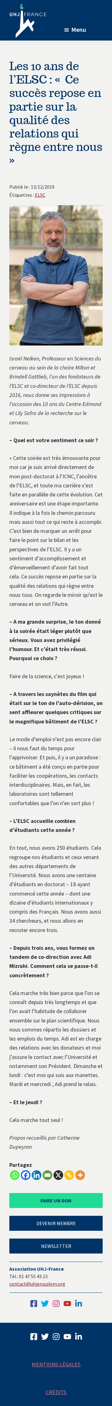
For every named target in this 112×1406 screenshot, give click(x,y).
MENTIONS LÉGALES (56, 1364)
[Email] (47, 1175)
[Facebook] (25, 1175)
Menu (78, 29)
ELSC (40, 195)
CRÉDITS (56, 1392)
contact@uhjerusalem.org (37, 1284)
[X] (58, 1175)
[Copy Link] (69, 1175)
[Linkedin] (36, 1175)
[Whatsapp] (15, 1175)
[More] (80, 1175)
